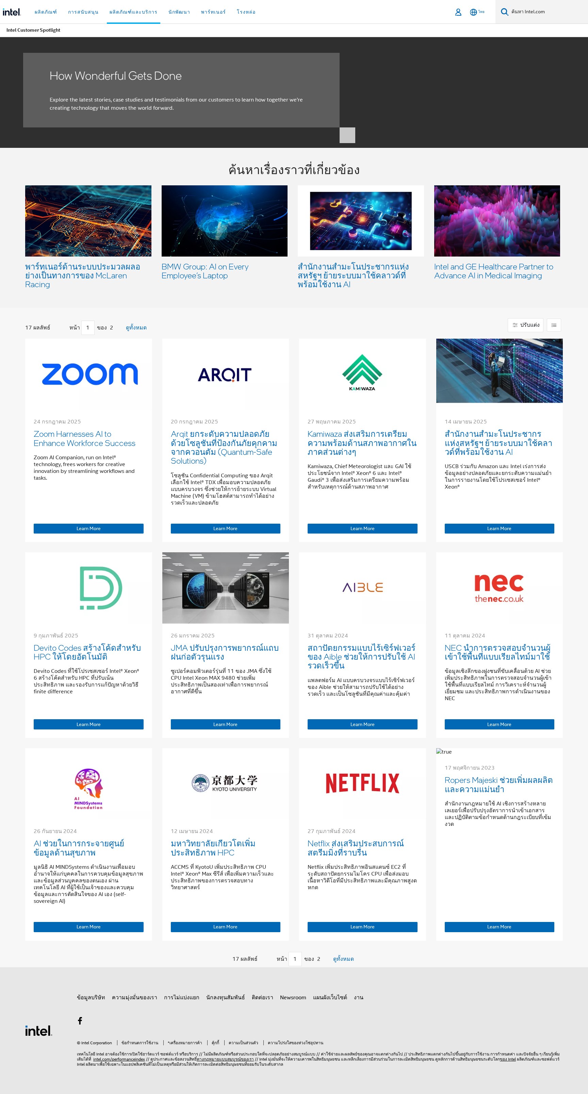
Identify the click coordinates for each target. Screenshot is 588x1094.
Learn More (89, 528)
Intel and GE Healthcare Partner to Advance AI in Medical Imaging (493, 270)
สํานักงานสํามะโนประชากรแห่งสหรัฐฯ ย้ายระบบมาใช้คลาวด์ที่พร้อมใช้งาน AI (353, 275)
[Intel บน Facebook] (80, 1022)
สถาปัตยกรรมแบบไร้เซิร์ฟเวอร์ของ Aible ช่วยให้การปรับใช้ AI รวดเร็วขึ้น (361, 656)
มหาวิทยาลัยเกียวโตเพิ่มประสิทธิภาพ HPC (213, 847)
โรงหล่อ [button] (246, 12)
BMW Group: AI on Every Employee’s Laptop (205, 270)
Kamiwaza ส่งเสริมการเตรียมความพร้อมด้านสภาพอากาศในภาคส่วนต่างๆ (362, 442)
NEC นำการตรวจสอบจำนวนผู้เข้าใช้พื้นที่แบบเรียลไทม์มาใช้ (498, 652)
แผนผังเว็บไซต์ (330, 997)
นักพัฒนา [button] (179, 12)
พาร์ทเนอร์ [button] (213, 12)
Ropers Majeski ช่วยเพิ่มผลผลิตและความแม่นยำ (499, 784)
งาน (358, 997)
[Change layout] (554, 325)
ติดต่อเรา (262, 997)
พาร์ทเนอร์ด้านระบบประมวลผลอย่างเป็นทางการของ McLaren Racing (82, 275)
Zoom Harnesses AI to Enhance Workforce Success (84, 438)
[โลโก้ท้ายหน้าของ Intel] (38, 1030)
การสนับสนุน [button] (83, 12)
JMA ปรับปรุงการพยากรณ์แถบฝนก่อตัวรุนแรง (225, 652)
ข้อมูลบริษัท (91, 997)
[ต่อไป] (120, 328)
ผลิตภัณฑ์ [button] (46, 12)
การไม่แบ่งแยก (181, 997)
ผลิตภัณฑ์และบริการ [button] (134, 12)
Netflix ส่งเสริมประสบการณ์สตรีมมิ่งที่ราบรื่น (356, 847)
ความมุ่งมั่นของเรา (134, 997)
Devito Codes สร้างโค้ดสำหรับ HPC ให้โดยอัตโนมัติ (87, 652)
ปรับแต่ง (529, 325)
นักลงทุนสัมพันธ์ (225, 997)
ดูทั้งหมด (136, 327)
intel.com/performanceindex (119, 1059)
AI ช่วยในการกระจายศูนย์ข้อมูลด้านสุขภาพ (79, 847)
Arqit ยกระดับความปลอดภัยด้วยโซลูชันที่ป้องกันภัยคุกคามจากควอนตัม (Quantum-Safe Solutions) (224, 447)
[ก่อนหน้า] (63, 328)
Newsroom (293, 997)
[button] (294, 228)
